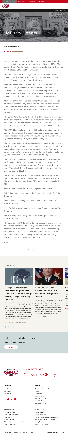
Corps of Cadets (31, 1)
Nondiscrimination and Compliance (45, 419)
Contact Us (7, 385)
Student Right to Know (41, 424)
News (9, 46)
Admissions (7, 391)
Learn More (11, 347)
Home (5, 46)
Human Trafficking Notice (11, 414)
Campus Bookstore (40, 403)
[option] (19, 295)
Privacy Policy (39, 422)
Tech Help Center (40, 401)
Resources (38, 385)
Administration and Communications (14, 422)
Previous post (31, 250)
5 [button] (11, 326)
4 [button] (10, 326)
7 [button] (14, 326)
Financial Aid (7, 393)
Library (37, 391)
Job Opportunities (9, 412)
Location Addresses (10, 389)
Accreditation (8, 417)
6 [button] (13, 326)
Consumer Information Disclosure (44, 389)
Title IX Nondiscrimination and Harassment (47, 417)
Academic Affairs (9, 419)
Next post (37, 250)
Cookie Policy (17, 432)
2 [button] (7, 326)
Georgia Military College (9, 1)
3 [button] (8, 326)
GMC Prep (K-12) (42, 1)
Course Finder (39, 393)
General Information (10, 409)
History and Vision (9, 424)
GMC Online (21, 1)
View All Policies (39, 412)
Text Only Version (28, 432)
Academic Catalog (40, 396)
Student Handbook (40, 414)
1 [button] (5, 326)
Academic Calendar (40, 398)
